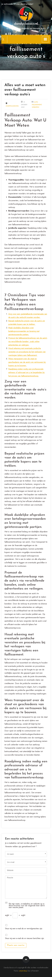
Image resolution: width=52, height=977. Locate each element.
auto (36, 102)
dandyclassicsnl (12, 106)
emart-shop (23, 971)
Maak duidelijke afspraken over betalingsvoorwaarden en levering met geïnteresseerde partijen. (23, 331)
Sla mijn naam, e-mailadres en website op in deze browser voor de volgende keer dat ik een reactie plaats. (27, 905)
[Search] (2, 39)
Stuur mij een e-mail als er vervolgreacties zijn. (24, 928)
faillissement (36, 105)
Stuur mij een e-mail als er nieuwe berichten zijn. (25, 938)
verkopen (35, 107)
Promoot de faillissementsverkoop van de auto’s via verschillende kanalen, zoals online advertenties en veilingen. (27, 341)
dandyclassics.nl (26, 23)
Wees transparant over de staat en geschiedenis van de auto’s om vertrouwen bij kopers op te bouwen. (27, 362)
